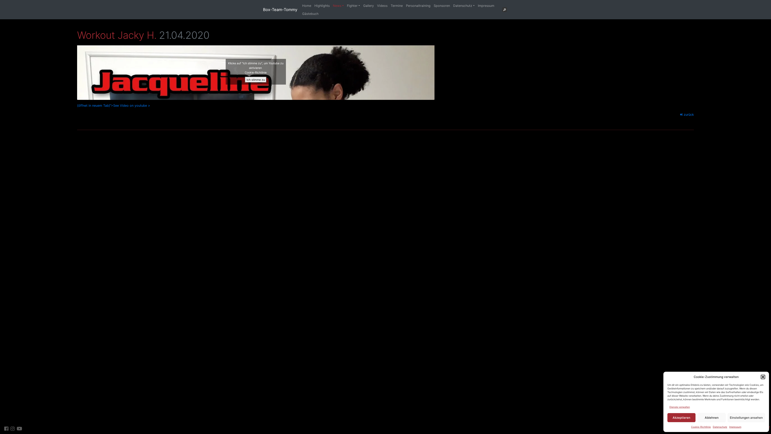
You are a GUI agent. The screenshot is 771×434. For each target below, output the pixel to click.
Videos (382, 6)
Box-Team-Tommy (280, 9)
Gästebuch (310, 14)
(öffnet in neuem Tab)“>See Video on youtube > (113, 105)
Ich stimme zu (256, 79)
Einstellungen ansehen (746, 418)
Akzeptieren (681, 418)
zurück (688, 115)
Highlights (322, 6)
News (337, 6)
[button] (763, 377)
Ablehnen (712, 418)
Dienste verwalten (679, 406)
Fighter (352, 6)
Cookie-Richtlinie (701, 426)
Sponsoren (442, 6)
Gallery (368, 6)
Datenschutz (720, 426)
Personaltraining (418, 6)
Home (306, 6)
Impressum (735, 426)
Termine (397, 6)
